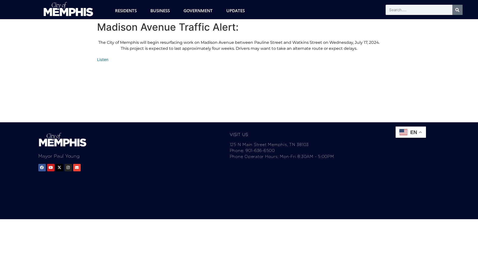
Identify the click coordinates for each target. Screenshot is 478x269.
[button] (102, 59)
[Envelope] (77, 167)
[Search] (457, 10)
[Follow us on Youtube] (51, 167)
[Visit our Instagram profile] (68, 167)
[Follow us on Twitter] (59, 167)
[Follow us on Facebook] (42, 167)
